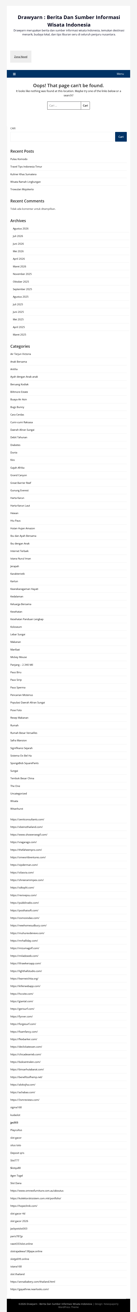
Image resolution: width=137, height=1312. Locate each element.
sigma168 (16, 1107)
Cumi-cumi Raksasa (21, 422)
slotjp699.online (19, 1259)
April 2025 (19, 327)
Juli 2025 (18, 304)
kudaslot (15, 1115)
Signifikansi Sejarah (21, 748)
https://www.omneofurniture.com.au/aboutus (36, 1190)
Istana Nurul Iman (20, 558)
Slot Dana (15, 1183)
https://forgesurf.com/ (23, 1024)
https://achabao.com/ (22, 1092)
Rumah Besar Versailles (23, 732)
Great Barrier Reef (20, 482)
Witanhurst (16, 808)
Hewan (14, 513)
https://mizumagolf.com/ (24, 948)
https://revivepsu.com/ (23, 895)
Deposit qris (17, 1153)
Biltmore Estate (19, 391)
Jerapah (14, 566)
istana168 (16, 1266)
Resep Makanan (19, 717)
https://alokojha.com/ (22, 1084)
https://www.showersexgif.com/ (28, 834)
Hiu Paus (15, 520)
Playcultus (16, 1130)
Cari (13, 128)
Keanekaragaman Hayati (24, 589)
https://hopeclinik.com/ (23, 1205)
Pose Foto (16, 710)
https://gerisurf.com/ (22, 1008)
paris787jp (16, 1236)
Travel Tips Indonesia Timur (26, 166)
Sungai (14, 770)
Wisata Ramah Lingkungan (25, 181)
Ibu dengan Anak (20, 543)
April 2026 (19, 258)
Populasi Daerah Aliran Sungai (27, 702)
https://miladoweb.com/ (24, 955)
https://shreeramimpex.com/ (27, 880)
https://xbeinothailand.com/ (26, 827)
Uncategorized (18, 793)
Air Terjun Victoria (20, 354)
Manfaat (15, 649)
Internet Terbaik (19, 551)
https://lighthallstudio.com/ (26, 971)
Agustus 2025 (21, 296)
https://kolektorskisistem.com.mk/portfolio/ (35, 1198)
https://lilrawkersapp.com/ (25, 963)
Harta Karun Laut (20, 505)
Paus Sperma (17, 687)
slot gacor (16, 1137)
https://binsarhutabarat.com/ (27, 1069)
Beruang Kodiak (19, 384)
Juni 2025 (18, 311)
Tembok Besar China (22, 778)
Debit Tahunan (18, 437)
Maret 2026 (19, 266)
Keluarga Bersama (20, 604)
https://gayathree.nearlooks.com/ (29, 1289)
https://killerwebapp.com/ (25, 986)
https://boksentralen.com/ (25, 1061)
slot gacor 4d (17, 1213)
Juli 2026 (18, 236)
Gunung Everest (19, 490)
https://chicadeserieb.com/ (25, 1054)
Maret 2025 (19, 334)
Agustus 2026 (21, 228)
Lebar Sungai (17, 634)
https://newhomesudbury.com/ (28, 925)
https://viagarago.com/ (23, 842)
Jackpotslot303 (18, 1228)
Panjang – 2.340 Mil (21, 664)
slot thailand (17, 1274)
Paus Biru (15, 672)
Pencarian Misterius (21, 695)
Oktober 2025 (21, 281)
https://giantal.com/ (21, 1001)
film (12, 460)
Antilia (14, 369)
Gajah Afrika (17, 467)
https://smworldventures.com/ (28, 857)
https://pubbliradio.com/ (24, 902)
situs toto (15, 1145)
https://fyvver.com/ (21, 1016)
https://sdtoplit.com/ (22, 887)
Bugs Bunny (17, 407)
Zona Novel (20, 56)
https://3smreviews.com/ (24, 1099)
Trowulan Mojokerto (22, 189)
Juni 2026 (18, 243)
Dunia (13, 452)
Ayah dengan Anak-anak (24, 376)
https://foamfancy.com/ (24, 1031)
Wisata (14, 801)
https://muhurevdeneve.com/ (27, 933)
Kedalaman (16, 596)
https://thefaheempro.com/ (26, 849)
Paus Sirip (16, 679)
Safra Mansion (18, 740)
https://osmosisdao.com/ (24, 918)
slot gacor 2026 (19, 1221)
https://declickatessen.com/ (26, 1046)
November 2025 (22, 274)
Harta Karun (17, 498)
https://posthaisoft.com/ (24, 910)
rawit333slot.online (21, 1243)
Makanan (15, 641)
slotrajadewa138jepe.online (26, 1251)
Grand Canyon (18, 475)
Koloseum (16, 626)
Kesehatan (16, 611)
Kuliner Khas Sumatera (23, 174)
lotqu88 (15, 1168)
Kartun (14, 581)
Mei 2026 (18, 251)
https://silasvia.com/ (22, 872)
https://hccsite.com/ (21, 993)
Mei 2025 (18, 319)
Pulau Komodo (18, 159)
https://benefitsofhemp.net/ (26, 1077)
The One (15, 786)
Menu (120, 74)
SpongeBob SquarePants (24, 763)
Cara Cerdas (17, 414)
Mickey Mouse (18, 657)
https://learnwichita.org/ (24, 978)
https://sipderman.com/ (24, 864)
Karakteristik (17, 573)
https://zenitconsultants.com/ (27, 819)
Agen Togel (16, 1175)
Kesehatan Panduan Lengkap (26, 619)
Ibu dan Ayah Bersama (23, 535)
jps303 (14, 1122)
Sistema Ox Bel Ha (21, 755)
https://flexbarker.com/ (23, 1039)
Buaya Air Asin (18, 399)
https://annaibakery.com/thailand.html (32, 1281)
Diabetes (15, 445)
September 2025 (22, 289)
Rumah (14, 725)
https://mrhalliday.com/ (24, 940)
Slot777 (14, 1160)
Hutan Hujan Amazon (22, 528)
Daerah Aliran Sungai (22, 429)
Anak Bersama (18, 361)
